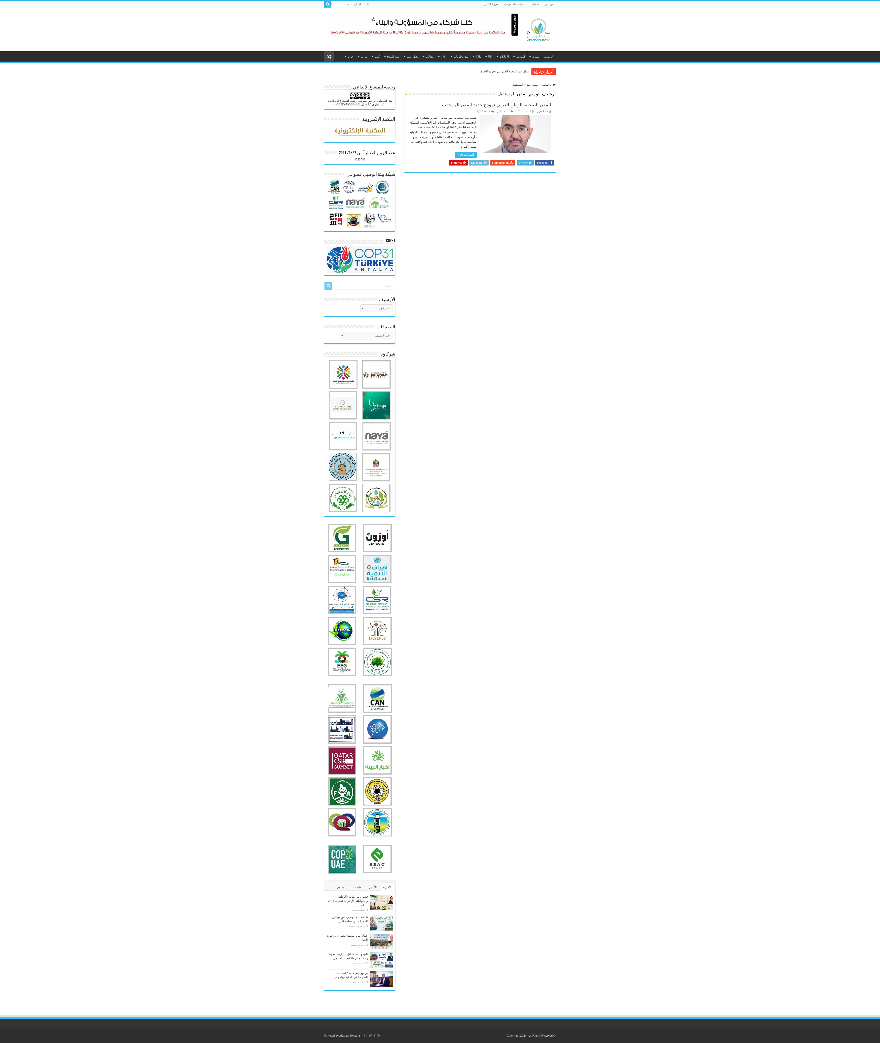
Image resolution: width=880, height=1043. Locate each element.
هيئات (535, 56)
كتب (377, 56)
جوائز (350, 56)
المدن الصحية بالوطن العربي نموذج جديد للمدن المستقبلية (495, 104)
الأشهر (373, 887)
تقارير (364, 56)
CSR (478, 56)
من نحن (549, 4)
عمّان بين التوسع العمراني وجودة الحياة (505, 71)
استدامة (520, 56)
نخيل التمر (412, 56)
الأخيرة (387, 887)
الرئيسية (548, 56)
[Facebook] (364, 4)
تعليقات (357, 887)
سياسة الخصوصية (514, 4)
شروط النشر (491, 4)
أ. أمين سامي (503, 111)
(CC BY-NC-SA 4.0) (348, 104)
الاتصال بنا (534, 4)
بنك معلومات (461, 56)
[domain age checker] (359, 998)
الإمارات (504, 56)
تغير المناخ (393, 56)
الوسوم (341, 887)
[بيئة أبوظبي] (538, 28)
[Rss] (368, 4)
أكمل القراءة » (465, 154)
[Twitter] (360, 4)
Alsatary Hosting (349, 1035)
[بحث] (327, 4)
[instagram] (355, 4)
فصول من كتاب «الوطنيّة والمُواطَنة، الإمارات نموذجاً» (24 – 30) (348, 901)
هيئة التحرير (543, 111)
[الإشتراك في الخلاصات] (405, 94)
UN (490, 56)
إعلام (443, 56)
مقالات (430, 56)
